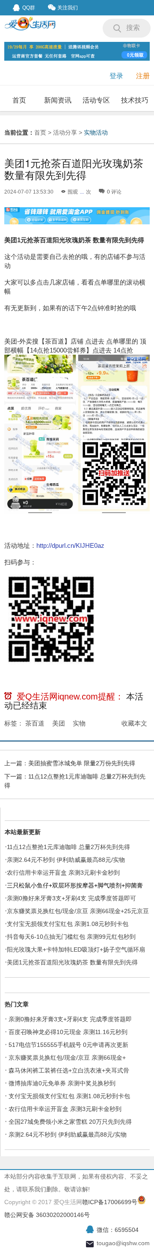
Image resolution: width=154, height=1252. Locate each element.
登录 (116, 75)
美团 (58, 723)
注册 (143, 75)
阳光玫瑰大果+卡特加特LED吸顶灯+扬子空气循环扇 (76, 949)
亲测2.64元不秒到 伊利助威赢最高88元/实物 (66, 859)
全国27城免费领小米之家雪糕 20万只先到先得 (70, 1121)
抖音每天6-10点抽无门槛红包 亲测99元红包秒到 (71, 936)
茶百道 (34, 723)
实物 (79, 723)
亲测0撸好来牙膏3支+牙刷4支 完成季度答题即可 (71, 898)
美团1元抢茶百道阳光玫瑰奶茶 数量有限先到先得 (72, 962)
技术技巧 (134, 100)
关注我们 (67, 8)
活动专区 (96, 100)
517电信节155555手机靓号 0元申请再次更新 (68, 1044)
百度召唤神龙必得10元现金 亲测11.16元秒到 (68, 1032)
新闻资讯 (57, 100)
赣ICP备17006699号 (109, 1202)
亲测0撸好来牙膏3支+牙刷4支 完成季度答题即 (70, 1019)
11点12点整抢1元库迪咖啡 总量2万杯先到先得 (68, 846)
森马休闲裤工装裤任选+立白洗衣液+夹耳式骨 (69, 1070)
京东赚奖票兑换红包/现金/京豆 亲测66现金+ (67, 1057)
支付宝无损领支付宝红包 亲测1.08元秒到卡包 (67, 923)
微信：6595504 (118, 1229)
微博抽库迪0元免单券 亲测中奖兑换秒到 (62, 1083)
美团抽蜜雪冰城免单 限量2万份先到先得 (81, 763)
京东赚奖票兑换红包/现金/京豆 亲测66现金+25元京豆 (78, 911)
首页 (19, 100)
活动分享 (65, 132)
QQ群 (28, 8)
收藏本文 (134, 723)
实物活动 (96, 132)
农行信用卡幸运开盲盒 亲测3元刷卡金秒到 (63, 872)
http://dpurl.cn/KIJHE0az (70, 545)
